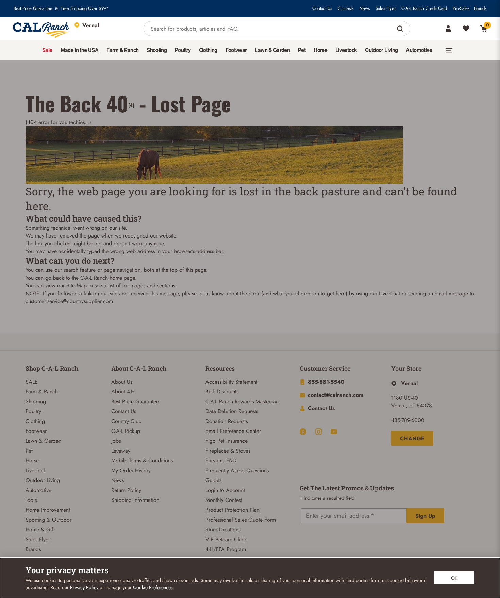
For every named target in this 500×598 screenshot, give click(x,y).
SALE (32, 382)
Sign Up (425, 516)
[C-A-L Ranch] (41, 28)
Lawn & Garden (43, 441)
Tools (31, 500)
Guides (213, 480)
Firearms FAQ (221, 460)
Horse (32, 460)
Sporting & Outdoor (48, 520)
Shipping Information (135, 500)
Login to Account (225, 490)
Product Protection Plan (232, 510)
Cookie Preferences (153, 587)
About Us (121, 382)
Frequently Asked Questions (237, 470)
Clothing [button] (208, 50)
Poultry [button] (183, 50)
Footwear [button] (236, 50)
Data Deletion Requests (231, 411)
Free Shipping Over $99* (85, 8)
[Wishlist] (466, 28)
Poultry (33, 411)
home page (122, 278)
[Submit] (400, 28)
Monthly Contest (223, 500)
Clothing (35, 421)
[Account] (448, 28)
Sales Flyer (386, 8)
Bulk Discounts (221, 391)
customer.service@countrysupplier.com (69, 301)
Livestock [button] (346, 50)
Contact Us (322, 8)
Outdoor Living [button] (381, 50)
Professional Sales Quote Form (240, 520)
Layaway (120, 451)
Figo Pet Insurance (226, 441)
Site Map (76, 285)
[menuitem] (47, 50)
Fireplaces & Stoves (227, 451)
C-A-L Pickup (125, 431)
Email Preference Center (233, 431)
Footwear (36, 431)
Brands (480, 8)
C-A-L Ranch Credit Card (424, 8)
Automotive (38, 490)
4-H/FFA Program (225, 549)
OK (454, 578)
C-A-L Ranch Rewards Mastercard (243, 401)
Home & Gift (40, 529)
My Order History (131, 470)
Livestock (36, 470)
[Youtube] (334, 431)
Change (412, 438)
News (364, 8)
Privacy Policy (84, 587)
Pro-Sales (461, 8)
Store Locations (222, 529)
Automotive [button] (419, 50)
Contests (345, 8)
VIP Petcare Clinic (226, 539)
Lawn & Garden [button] (272, 50)
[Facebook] (303, 431)
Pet (29, 451)
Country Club (126, 421)
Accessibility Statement (231, 382)
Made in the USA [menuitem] (79, 50)
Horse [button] (320, 50)
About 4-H (123, 391)
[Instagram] (318, 431)
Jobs (116, 441)
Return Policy (126, 490)
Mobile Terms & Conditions (142, 460)
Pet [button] (301, 50)
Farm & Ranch (42, 391)
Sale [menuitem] (47, 50)
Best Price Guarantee (33, 8)
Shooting (36, 401)
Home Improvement (48, 510)
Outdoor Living (43, 480)
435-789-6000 (407, 420)
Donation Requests (226, 421)
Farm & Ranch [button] (122, 50)
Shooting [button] (157, 50)
